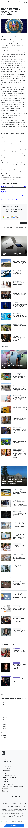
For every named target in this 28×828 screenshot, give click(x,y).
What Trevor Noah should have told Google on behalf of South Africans (20, 305)
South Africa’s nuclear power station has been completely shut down (19, 262)
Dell (4, 711)
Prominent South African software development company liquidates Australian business (20, 525)
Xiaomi (4, 735)
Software (15, 522)
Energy (14, 259)
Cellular (15, 324)
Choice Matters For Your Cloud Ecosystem (19, 283)
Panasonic (5, 724)
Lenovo (5, 717)
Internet (15, 533)
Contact (5, 779)
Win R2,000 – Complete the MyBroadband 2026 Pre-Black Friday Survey (19, 596)
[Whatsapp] (9, 796)
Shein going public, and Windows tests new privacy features (19, 420)
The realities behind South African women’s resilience (19, 651)
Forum (4, 763)
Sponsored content (9, 777)
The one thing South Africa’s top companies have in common (19, 620)
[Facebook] (3, 796)
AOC (4, 702)
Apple (4, 704)
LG (3, 720)
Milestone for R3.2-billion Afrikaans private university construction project (19, 558)
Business (15, 449)
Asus (4, 709)
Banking (15, 373)
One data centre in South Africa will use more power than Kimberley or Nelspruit (20, 389)
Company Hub (7, 768)
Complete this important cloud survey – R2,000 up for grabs (20, 431)
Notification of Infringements (13, 786)
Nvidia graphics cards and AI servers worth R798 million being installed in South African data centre (20, 504)
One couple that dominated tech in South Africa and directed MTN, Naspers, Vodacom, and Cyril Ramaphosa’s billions (20, 454)
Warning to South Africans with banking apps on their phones (19, 376)
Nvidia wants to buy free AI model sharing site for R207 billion (19, 441)
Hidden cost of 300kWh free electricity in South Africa (19, 295)
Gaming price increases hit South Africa (19, 272)
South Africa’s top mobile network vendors (20, 567)
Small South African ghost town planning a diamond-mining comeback (12, 481)
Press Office (6, 761)
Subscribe (23, 223)
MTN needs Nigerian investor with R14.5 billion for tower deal (20, 492)
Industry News (17, 281)
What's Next (6, 767)
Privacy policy (7, 784)
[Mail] (15, 36)
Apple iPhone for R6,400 (11, 254)
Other (4, 737)
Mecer (4, 722)
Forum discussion (20, 227)
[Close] (26, 821)
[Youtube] (16, 796)
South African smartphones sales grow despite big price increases (19, 338)
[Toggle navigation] (2, 2)
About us (5, 773)
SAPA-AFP (5, 17)
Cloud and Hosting (18, 384)
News (4, 759)
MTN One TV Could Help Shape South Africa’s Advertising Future (19, 547)
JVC (4, 715)
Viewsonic (5, 733)
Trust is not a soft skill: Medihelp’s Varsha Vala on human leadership (19, 632)
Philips (4, 726)
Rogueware (6, 728)
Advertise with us (8, 775)
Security (3, 6)
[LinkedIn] (9, 36)
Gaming (14, 270)
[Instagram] (19, 796)
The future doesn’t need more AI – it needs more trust (19, 680)
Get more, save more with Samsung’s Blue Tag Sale (20, 316)
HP (3, 713)
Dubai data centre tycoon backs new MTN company (20, 408)
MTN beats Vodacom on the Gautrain (19, 326)
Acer (4, 706)
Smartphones (16, 302)
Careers (5, 781)
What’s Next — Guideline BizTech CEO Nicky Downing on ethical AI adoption (19, 666)
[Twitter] (5, 36)
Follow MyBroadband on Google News (14, 213)
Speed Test (6, 770)
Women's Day (16, 648)
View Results (14, 744)
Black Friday (16, 593)
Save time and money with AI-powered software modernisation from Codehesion (19, 585)
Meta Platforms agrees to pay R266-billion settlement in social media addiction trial (20, 536)
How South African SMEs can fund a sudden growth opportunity (19, 398)
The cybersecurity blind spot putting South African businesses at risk (20, 515)
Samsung (5, 730)
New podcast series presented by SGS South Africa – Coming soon (19, 608)
